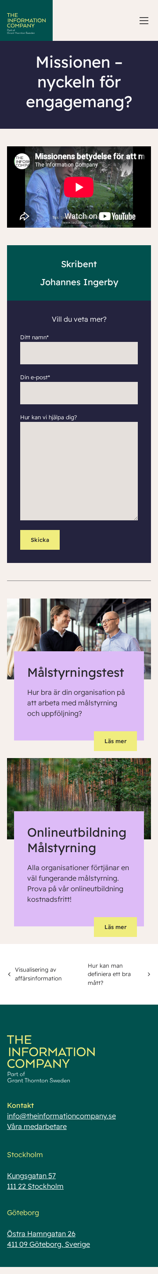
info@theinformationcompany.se (61, 1115)
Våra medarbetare (37, 1126)
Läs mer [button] (115, 740)
